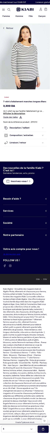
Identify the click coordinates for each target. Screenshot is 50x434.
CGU (38, 279)
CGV (45, 279)
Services (8, 210)
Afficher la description (14, 113)
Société (7, 222)
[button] (9, 9)
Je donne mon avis (11, 254)
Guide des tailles (10, 117)
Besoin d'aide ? (12, 198)
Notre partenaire (13, 234)
